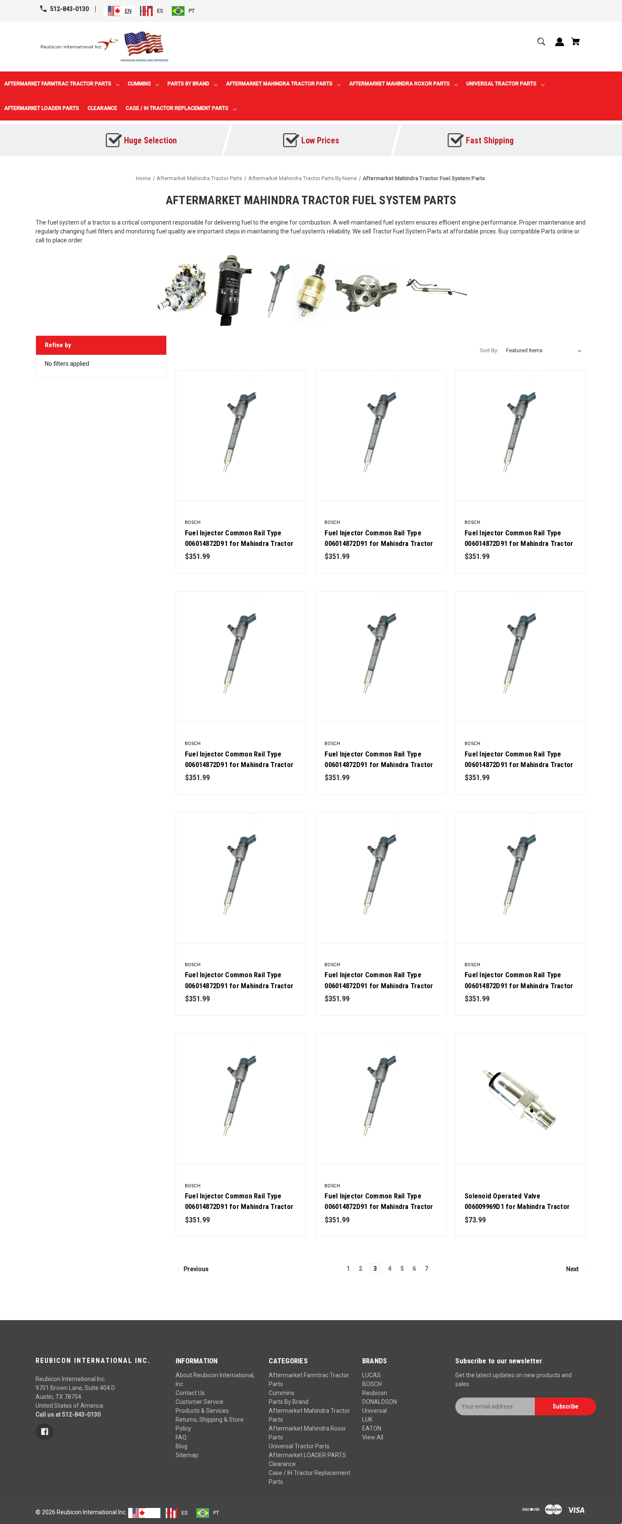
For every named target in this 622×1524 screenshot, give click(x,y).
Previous (195, 1268)
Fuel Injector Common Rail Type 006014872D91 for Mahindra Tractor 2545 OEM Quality (379, 764)
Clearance (282, 1464)
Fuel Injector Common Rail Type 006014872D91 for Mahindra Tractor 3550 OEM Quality (519, 543)
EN (128, 11)
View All (372, 1437)
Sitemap (187, 1455)
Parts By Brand (288, 1401)
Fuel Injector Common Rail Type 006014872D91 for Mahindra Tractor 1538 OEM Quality (239, 1206)
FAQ (181, 1437)
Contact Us (190, 1393)
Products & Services (202, 1410)
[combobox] (120, 11)
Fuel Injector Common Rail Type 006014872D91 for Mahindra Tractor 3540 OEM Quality (239, 764)
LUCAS (371, 1375)
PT (192, 11)
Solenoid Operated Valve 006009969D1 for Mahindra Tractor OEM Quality (517, 1206)
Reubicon (374, 1393)
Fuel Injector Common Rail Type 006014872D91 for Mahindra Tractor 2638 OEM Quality (519, 764)
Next (573, 1268)
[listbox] (544, 350)
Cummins (281, 1393)
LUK (367, 1419)
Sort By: (489, 350)
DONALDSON (379, 1401)
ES (160, 11)
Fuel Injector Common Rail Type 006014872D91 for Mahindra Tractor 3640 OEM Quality (379, 543)
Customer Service (199, 1401)
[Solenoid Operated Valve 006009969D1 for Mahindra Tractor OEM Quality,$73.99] (521, 1099)
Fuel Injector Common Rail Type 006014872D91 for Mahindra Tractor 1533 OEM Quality (379, 1206)
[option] (152, 11)
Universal (374, 1410)
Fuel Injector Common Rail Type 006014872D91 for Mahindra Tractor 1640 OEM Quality (379, 985)
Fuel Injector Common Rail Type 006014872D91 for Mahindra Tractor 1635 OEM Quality (519, 985)
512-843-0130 (69, 8)
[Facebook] (44, 1432)
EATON (371, 1428)
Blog (181, 1446)
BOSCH (372, 1384)
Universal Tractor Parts (299, 1446)
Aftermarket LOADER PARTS (307, 1455)
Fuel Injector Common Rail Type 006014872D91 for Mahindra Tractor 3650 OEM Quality (239, 543)
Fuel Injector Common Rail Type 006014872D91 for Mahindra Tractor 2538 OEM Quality (239, 985)
